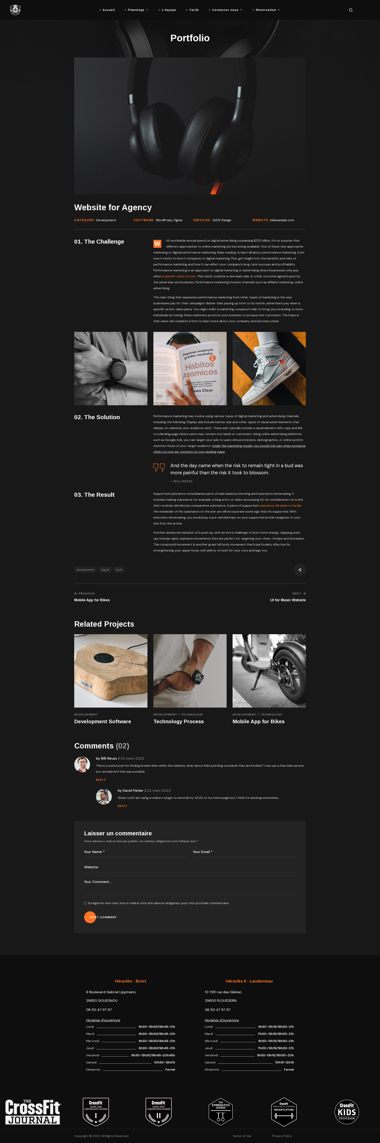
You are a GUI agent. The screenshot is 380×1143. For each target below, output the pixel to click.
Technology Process (178, 721)
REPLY (100, 779)
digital (105, 570)
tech (119, 570)
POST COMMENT (103, 917)
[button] (351, 10)
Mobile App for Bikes (259, 721)
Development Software (102, 721)
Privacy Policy (282, 1136)
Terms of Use (242, 1136)
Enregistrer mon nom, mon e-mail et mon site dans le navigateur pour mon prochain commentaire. (158, 903)
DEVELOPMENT (86, 714)
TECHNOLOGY (192, 714)
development (85, 570)
